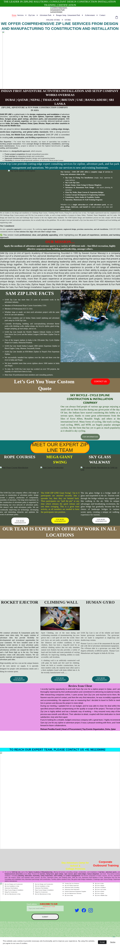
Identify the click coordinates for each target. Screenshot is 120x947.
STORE (68, 20)
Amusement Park (73, 15)
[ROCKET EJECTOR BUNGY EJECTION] (19, 623)
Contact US (100, 381)
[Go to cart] (116, 17)
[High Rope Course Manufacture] (19, 478)
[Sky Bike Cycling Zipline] (29, 410)
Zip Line (31, 15)
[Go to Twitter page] (77, 910)
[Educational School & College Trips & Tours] (76, 860)
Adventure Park (45, 15)
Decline (112, 942)
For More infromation (101, 520)
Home (14, 15)
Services (20, 15)
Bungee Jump (61, 15)
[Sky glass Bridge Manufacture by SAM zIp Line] (100, 478)
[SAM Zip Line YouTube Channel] (69, 908)
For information (90, 437)
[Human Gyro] (100, 623)
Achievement (90, 15)
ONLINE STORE (53, 20)
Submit (45, 917)
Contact (102, 15)
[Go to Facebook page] (84, 910)
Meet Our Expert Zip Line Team (60, 447)
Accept (102, 942)
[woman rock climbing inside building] (60, 618)
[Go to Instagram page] (90, 910)
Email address (32, 904)
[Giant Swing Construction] (60, 478)
